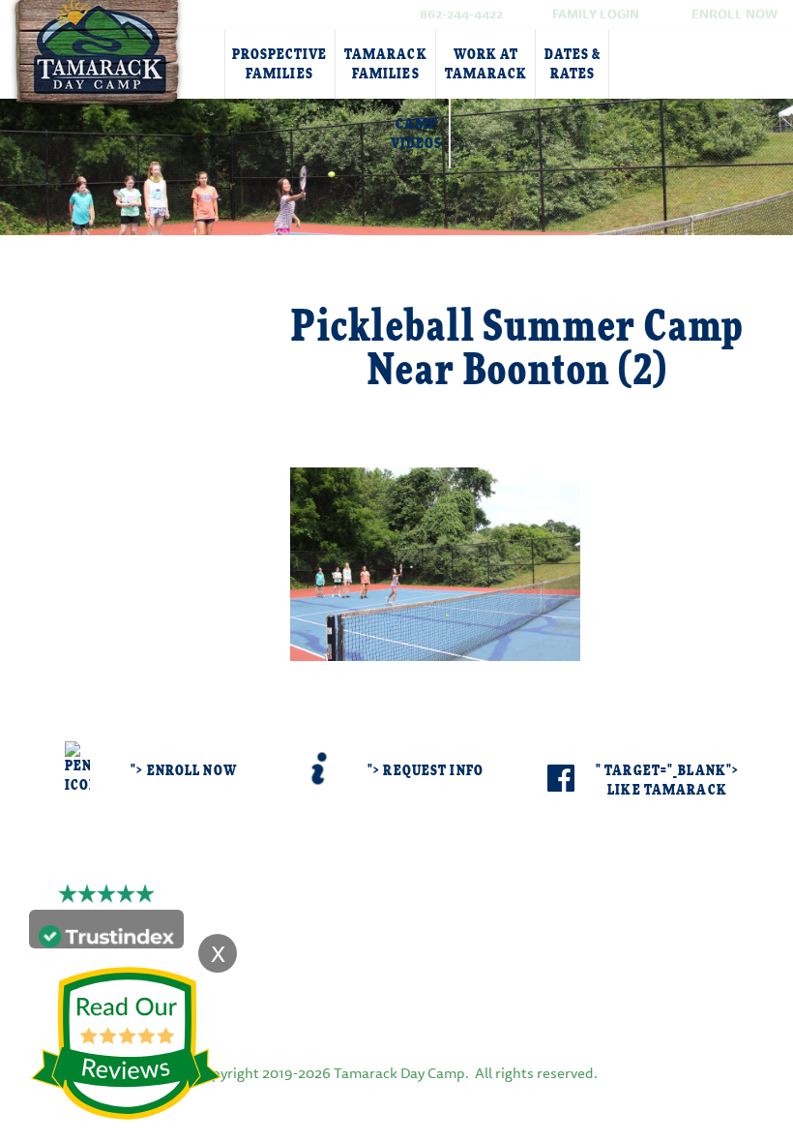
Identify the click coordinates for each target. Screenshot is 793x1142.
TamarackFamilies (385, 64)
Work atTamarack (486, 64)
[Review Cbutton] (125, 1044)
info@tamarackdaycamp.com (426, 934)
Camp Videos (416, 134)
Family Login (595, 13)
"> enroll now (184, 771)
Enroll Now (734, 13)
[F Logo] (396, 1004)
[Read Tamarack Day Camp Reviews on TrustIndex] (106, 933)
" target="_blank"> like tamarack (667, 780)
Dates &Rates (572, 64)
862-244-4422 (461, 13)
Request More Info (155, 325)
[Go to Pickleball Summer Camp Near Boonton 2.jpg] (435, 562)
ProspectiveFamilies (280, 64)
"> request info (425, 771)
